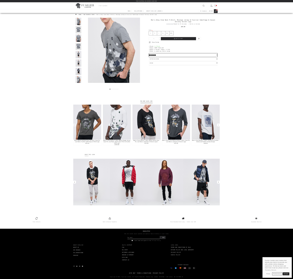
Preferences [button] (277, 273)
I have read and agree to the (147, 240)
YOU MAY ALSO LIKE (146, 101)
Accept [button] (286, 273)
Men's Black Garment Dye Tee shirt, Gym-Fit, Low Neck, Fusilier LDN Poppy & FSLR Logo (87, 141)
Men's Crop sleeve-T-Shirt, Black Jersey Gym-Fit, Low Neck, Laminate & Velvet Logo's (146, 141)
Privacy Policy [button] (270, 270)
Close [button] (268, 273)
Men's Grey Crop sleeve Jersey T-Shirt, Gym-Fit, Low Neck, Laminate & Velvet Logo (176, 141)
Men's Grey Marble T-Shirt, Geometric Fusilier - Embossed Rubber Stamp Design (205, 141)
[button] (111, 89)
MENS (80, 14)
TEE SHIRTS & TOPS (89, 14)
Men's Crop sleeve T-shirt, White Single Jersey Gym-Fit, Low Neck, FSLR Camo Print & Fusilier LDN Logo (116, 142)
